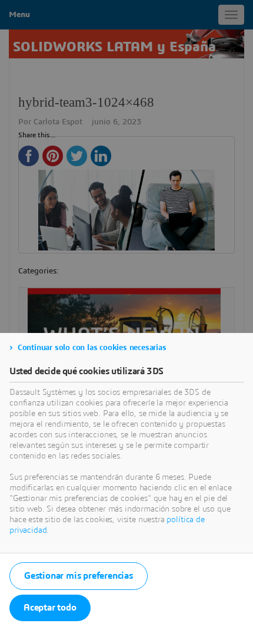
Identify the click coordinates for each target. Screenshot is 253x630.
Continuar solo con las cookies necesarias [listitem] (92, 348)
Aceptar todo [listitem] (50, 607)
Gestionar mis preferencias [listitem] (78, 575)
